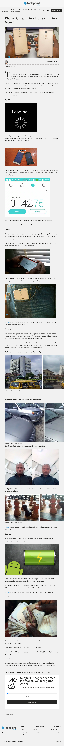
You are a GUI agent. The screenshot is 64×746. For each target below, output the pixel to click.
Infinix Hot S (17, 74)
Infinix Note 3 (28, 74)
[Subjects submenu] (26, 9)
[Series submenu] (31, 9)
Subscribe (55, 10)
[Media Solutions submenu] (20, 11)
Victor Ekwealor (12, 62)
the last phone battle (37, 345)
